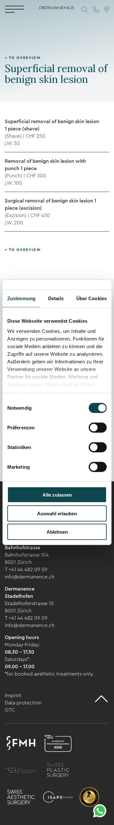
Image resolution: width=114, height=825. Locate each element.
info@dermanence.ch (29, 576)
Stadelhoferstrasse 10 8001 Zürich (29, 607)
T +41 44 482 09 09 (26, 569)
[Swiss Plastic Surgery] (58, 771)
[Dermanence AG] (57, 5)
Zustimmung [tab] (21, 298)
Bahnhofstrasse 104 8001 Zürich (27, 558)
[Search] (84, 9)
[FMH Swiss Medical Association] (21, 744)
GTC (10, 710)
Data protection (23, 702)
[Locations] (106, 9)
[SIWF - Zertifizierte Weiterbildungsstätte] (58, 744)
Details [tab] (56, 298)
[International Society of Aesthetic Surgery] (58, 798)
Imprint (13, 695)
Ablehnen (57, 532)
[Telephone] (96, 9)
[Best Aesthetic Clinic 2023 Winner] (89, 798)
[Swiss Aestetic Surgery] (21, 798)
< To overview (23, 58)
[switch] (98, 428)
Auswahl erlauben (57, 513)
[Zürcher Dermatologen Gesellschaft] (21, 771)
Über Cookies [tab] (91, 298)
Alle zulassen (57, 495)
